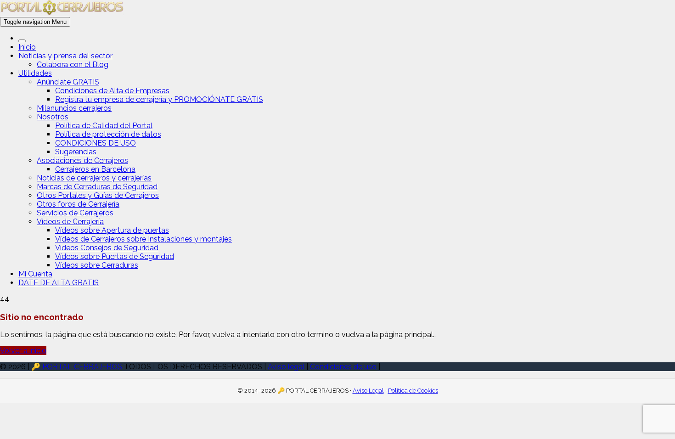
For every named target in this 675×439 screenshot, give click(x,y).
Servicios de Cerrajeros (75, 212)
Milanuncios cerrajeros (74, 108)
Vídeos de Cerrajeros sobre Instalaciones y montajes (143, 239)
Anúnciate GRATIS (68, 82)
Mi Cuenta (35, 274)
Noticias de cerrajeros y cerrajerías (94, 178)
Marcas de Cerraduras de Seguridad (97, 186)
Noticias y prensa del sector (65, 55)
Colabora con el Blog (72, 64)
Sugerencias (75, 151)
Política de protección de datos (108, 134)
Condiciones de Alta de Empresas (112, 90)
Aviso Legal (368, 390)
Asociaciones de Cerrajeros (82, 160)
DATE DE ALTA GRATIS (58, 282)
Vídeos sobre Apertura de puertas (112, 230)
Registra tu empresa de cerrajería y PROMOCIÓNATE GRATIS (159, 99)
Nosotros (52, 117)
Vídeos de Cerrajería (70, 221)
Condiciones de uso (343, 366)
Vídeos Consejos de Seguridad (106, 247)
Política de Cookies (413, 390)
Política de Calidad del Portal (103, 125)
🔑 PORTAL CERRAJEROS (76, 366)
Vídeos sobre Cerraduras (96, 265)
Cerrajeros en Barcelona (95, 169)
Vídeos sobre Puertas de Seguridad (114, 256)
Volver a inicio (23, 350)
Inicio (27, 47)
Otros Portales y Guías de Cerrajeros (98, 195)
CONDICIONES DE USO (95, 143)
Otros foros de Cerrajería (78, 204)
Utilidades (35, 73)
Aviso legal (286, 366)
